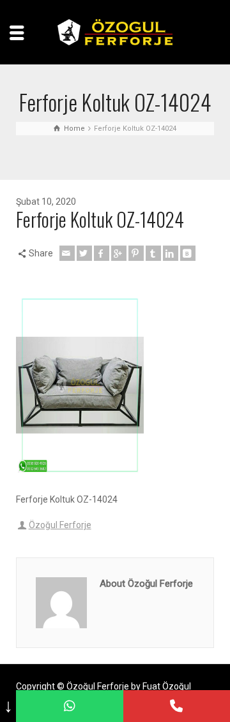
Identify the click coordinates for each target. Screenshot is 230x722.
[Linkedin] (170, 253)
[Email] (67, 253)
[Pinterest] (136, 253)
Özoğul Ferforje (60, 525)
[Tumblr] (153, 253)
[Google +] (118, 253)
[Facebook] (101, 253)
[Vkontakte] (187, 253)
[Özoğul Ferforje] (114, 31)
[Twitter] (84, 253)
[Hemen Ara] (176, 706)
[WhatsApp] (69, 706)
